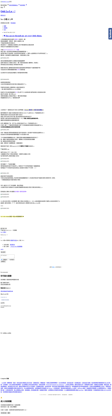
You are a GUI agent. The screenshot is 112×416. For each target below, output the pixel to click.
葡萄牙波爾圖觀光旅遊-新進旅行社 (13, 388)
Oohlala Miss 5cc (4, 297)
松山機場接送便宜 (29, 388)
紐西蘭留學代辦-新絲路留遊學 (80, 386)
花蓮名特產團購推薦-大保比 (97, 386)
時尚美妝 (13, 23)
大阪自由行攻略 (86, 382)
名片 (5, 29)
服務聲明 (70, 394)
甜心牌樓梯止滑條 (19, 390)
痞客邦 (12, 240)
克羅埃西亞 (36, 382)
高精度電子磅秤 (88, 384)
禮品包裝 (106, 384)
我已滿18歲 (3, 413)
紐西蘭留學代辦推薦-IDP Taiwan (43, 388)
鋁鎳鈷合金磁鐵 (98, 384)
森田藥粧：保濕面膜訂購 (31, 390)
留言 (15, 240)
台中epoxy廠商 (81, 388)
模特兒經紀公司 (79, 384)
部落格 (5, 28)
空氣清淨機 (42, 384)
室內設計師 (70, 382)
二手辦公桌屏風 (69, 384)
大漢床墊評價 (9, 390)
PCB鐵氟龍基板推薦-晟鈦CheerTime (73, 390)
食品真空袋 (48, 386)
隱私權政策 (64, 394)
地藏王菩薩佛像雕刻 (51, 382)
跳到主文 (3, 15)
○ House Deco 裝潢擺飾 (16, 246)
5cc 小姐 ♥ (3, 232)
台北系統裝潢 (62, 382)
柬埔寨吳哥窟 (40, 386)
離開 (9, 413)
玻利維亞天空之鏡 (13, 386)
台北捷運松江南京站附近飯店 (30, 384)
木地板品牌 (56, 388)
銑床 (14, 382)
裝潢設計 (12, 244)
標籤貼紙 (42, 382)
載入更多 (3, 252)
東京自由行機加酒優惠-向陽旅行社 (61, 386)
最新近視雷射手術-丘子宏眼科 (27, 386)
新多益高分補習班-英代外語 (24, 382)
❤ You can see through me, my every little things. (23, 36)
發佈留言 (3, 261)
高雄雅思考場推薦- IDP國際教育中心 (96, 388)
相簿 (5, 26)
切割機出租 (78, 382)
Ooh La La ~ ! (8, 11)
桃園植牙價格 (43, 390)
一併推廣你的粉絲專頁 (5, 299)
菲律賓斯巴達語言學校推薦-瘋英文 (12, 392)
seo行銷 (4, 382)
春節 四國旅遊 (88, 390)
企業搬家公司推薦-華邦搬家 (55, 390)
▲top (2, 249)
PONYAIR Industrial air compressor (55, 384)
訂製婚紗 (5, 384)
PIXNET (44, 394)
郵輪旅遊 (9, 382)
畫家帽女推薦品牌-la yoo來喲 (68, 388)
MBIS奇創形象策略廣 (15, 384)
